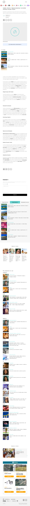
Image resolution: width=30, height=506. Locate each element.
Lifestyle (18, 5)
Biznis (26, 5)
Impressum (20, 503)
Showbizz (14, 5)
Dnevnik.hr (3, 5)
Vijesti (7, 5)
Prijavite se (15, 194)
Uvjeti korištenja (25, 503)
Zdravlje (22, 5)
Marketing (22, 503)
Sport (10, 5)
